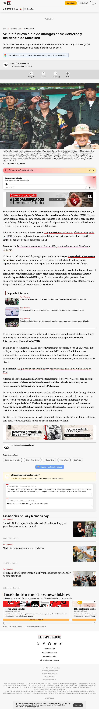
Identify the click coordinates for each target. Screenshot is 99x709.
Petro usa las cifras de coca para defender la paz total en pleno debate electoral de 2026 (52, 310)
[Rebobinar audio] (86, 187)
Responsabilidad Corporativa (49, 668)
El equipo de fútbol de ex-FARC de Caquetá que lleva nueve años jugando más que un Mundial (54, 321)
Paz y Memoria (25, 297)
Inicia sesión (9, 616)
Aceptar (78, 705)
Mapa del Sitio (49, 649)
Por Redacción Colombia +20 (22, 445)
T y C (24, 626)
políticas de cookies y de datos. (29, 707)
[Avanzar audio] (90, 187)
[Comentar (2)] (55, 73)
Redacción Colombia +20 (19, 63)
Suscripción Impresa (49, 652)
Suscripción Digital (49, 656)
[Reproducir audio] (6, 184)
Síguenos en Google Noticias (51, 467)
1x (93, 187)
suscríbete (20, 616)
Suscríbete (71, 3)
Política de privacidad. (39, 626)
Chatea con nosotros (51, 660)
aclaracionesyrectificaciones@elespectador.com (49, 689)
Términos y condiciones (49, 671)
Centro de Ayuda (49, 676)
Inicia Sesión (84, 3)
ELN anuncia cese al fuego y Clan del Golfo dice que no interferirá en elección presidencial (53, 299)
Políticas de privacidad (49, 674)
